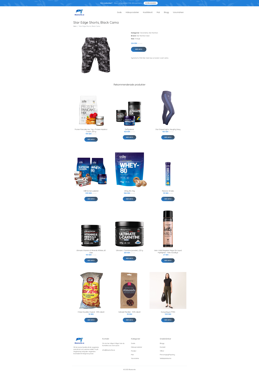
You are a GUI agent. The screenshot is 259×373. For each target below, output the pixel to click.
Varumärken (178, 12)
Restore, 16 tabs (168, 191)
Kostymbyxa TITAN (168, 312)
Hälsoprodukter (132, 12)
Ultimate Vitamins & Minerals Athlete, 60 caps (91, 251)
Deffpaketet (129, 129)
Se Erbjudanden (150, 3)
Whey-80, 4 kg (129, 191)
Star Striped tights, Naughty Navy (168, 129)
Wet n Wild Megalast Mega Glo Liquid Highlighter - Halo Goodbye (168, 251)
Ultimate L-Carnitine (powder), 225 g (129, 250)
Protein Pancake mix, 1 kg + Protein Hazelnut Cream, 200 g (91, 130)
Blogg (166, 12)
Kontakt (162, 347)
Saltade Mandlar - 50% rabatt (129, 312)
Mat (158, 12)
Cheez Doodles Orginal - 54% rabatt (91, 312)
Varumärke (144, 33)
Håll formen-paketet (91, 191)
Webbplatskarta (165, 358)
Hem (75, 26)
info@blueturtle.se (108, 350)
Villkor (162, 351)
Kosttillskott (148, 12)
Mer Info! (138, 49)
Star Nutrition (153, 33)
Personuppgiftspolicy (167, 355)
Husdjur (133, 351)
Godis (119, 12)
